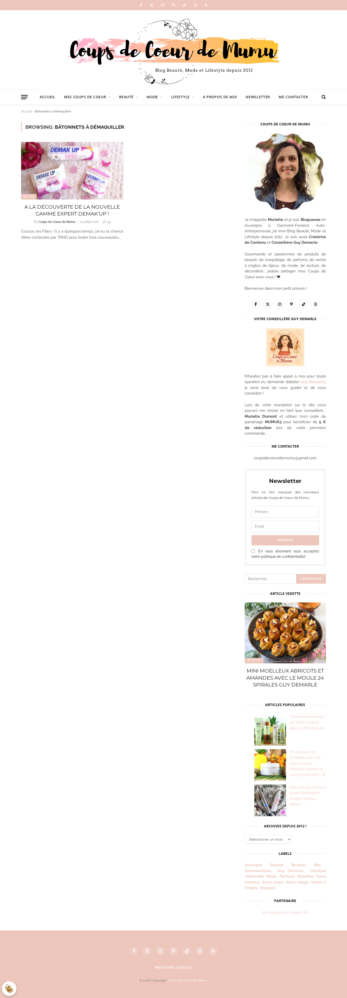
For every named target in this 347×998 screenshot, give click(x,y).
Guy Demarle (313, 382)
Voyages (267, 888)
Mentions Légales (173, 967)
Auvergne (253, 865)
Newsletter (258, 96)
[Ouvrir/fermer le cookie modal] (9, 988)
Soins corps (272, 882)
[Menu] (24, 97)
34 (109, 222)
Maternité (255, 876)
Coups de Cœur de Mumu (187, 980)
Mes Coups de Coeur (85, 96)
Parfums (287, 876)
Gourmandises (258, 871)
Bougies (298, 865)
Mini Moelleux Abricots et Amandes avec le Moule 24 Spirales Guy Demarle (285, 678)
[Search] (323, 97)
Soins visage (297, 882)
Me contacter (293, 96)
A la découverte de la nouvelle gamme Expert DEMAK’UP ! (72, 210)
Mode (152, 96)
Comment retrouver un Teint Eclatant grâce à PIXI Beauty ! (308, 722)
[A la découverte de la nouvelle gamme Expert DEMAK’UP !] (72, 171)
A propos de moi (220, 96)
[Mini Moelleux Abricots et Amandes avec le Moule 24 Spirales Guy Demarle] (285, 632)
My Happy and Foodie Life (285, 912)
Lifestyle (180, 96)
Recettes (305, 876)
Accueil (47, 96)
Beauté (126, 96)
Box (319, 865)
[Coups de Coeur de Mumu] (173, 49)
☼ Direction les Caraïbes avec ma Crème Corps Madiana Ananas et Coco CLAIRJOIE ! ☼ (308, 763)
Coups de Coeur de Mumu (56, 222)
